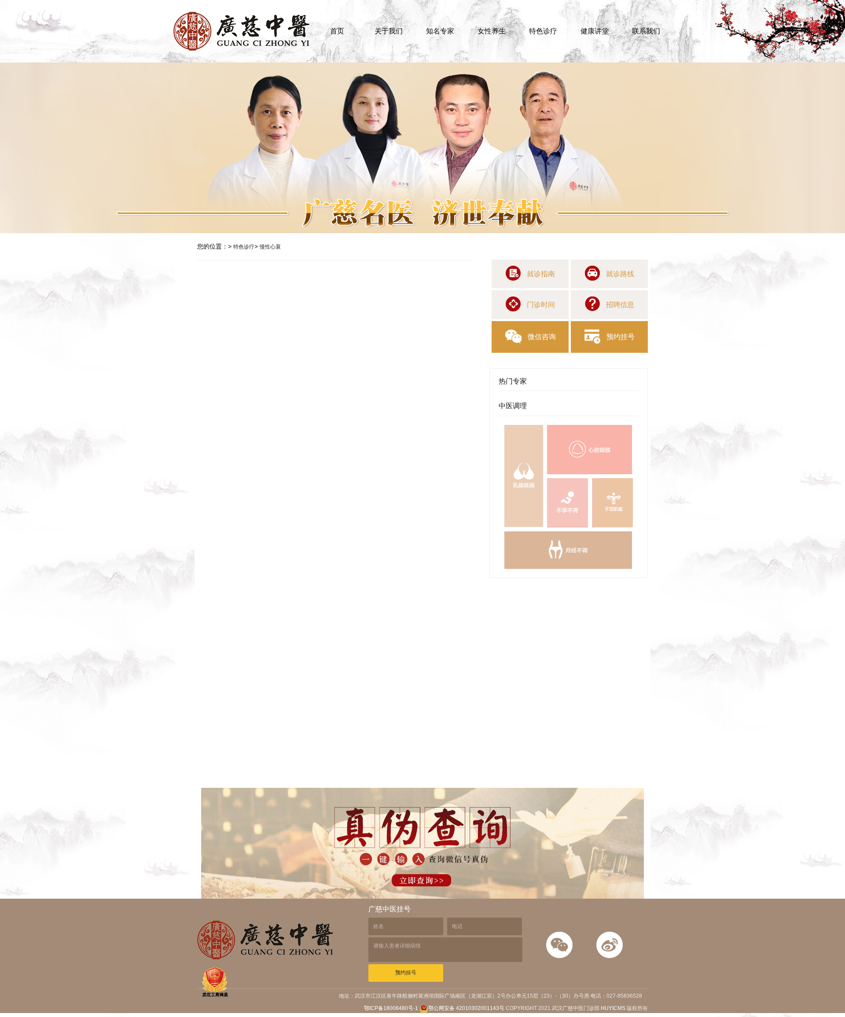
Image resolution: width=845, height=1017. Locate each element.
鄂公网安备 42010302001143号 (466, 1008)
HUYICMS (613, 1008)
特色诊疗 (543, 31)
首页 (337, 31)
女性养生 (492, 31)
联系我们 (646, 31)
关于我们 (389, 31)
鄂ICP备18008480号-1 (391, 1008)
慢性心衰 (270, 247)
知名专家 (440, 31)
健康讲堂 (594, 31)
